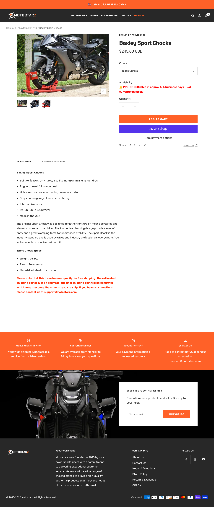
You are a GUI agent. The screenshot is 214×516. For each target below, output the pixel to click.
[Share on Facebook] (130, 145)
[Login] (199, 15)
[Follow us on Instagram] (195, 459)
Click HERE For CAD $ (113, 4)
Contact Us (139, 463)
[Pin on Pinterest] (134, 145)
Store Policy (139, 474)
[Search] (192, 15)
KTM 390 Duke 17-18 (26, 28)
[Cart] (206, 15)
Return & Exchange (53, 161)
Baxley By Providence (132, 35)
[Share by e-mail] (145, 145)
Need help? (191, 145)
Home (9, 28)
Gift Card (137, 485)
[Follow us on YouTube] (203, 459)
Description (24, 161)
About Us (138, 457)
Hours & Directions (144, 468)
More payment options (158, 137)
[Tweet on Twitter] (139, 145)
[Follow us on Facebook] (186, 459)
